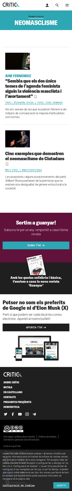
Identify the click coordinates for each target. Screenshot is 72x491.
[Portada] (11, 5)
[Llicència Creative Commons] (36, 429)
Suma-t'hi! (34, 245)
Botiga (7, 387)
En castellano (12, 392)
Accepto (61, 485)
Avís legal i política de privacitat (19, 436)
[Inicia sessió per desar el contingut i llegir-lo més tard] (35, 96)
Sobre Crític (11, 382)
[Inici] (12, 374)
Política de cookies (47, 436)
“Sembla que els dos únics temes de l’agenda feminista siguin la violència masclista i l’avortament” (33, 86)
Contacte (9, 397)
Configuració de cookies (19, 485)
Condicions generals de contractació (21, 439)
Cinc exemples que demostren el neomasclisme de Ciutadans (34, 155)
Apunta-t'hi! (34, 327)
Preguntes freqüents (17, 402)
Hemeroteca (36, 16)
